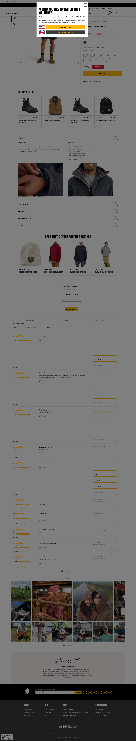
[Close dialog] (85, 5)
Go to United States (65, 27)
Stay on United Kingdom (65, 32)
